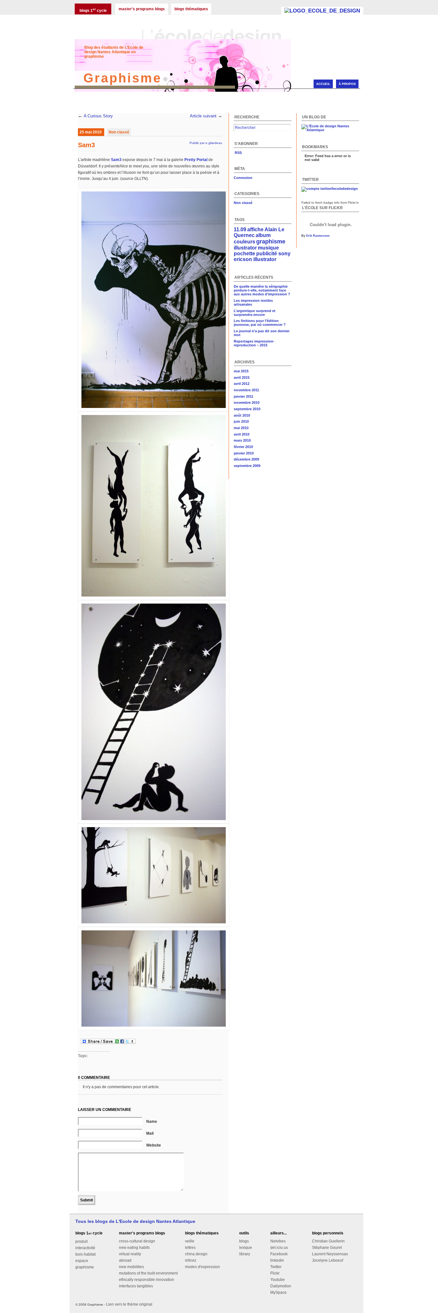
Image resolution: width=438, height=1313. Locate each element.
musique (268, 247)
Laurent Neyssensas (330, 1254)
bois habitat (85, 1254)
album (263, 235)
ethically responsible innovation (146, 1279)
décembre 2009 (246, 459)
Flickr (275, 1273)
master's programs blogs (142, 9)
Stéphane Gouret (327, 1247)
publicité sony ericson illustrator (262, 256)
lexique (245, 1247)
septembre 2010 (247, 409)
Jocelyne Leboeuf (327, 1260)
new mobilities (131, 1267)
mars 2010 (242, 440)
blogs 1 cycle (93, 10)
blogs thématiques (191, 9)
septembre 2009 (247, 466)
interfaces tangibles (136, 1286)
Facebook (279, 1254)
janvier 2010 (244, 453)
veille (189, 1241)
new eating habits (134, 1247)
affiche (255, 229)
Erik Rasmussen (318, 235)
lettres (190, 1247)
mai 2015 (241, 371)
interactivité (85, 1248)
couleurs (244, 241)
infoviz (190, 1260)
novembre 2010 (246, 402)
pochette (244, 253)
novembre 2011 (246, 390)
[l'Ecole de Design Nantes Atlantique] (322, 11)
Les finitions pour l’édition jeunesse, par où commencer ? (260, 322)
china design (196, 1254)
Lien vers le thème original (129, 1304)
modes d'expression (202, 1267)
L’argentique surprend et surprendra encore (254, 313)
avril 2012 (241, 383)
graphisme (270, 241)
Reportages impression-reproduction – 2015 (254, 343)
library (244, 1254)
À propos (347, 84)
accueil (323, 84)
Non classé (119, 132)
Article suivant (203, 116)
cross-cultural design (137, 1241)
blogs (244, 1241)
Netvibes (278, 1241)
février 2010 (243, 447)
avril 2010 (241, 434)
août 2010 (242, 415)
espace (81, 1260)
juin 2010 (241, 421)
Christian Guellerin (328, 1241)
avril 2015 (241, 377)
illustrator (245, 247)
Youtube (277, 1279)
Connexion (243, 178)
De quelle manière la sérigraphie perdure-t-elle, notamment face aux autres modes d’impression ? (262, 290)
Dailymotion (280, 1286)
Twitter (276, 1267)
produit (81, 1241)
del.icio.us (279, 1247)
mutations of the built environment (148, 1273)
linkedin (277, 1260)
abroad (125, 1260)
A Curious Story (98, 116)
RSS (238, 153)
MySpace (278, 1292)
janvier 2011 (243, 396)
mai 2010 (241, 428)
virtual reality (130, 1254)
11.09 (240, 229)
